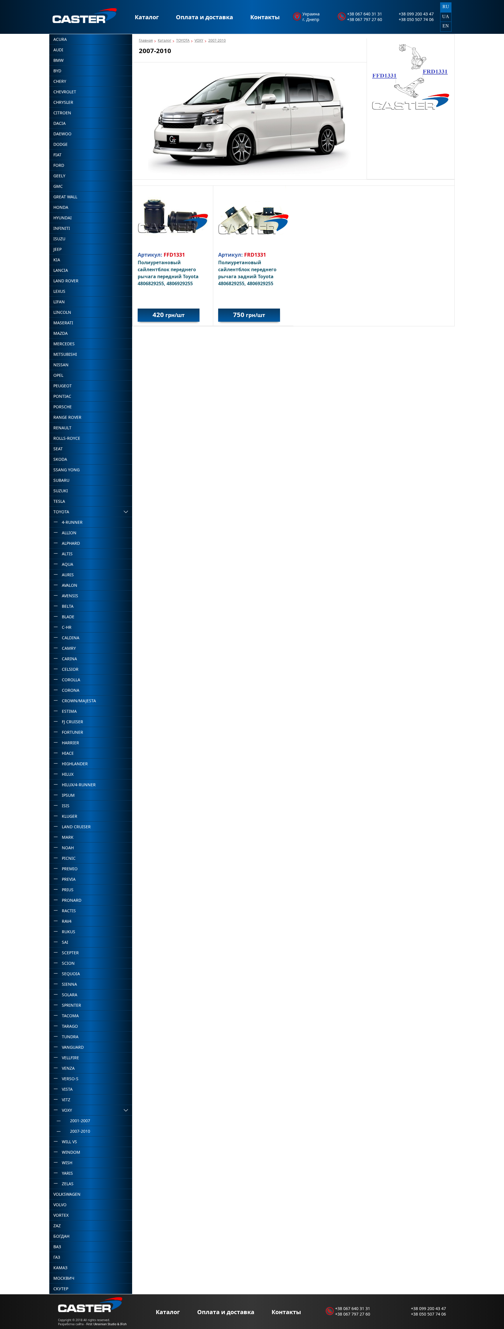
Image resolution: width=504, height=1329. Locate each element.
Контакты (265, 17)
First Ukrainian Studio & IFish (106, 1324)
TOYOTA (183, 40)
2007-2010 (217, 40)
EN (445, 25)
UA (445, 16)
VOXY (199, 40)
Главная (146, 40)
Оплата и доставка (204, 17)
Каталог (147, 17)
